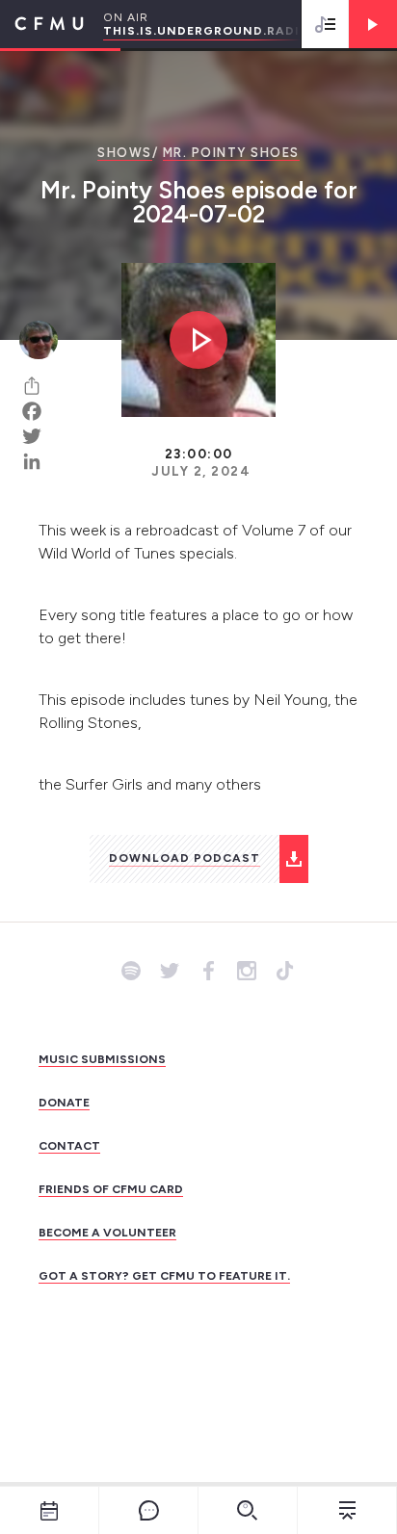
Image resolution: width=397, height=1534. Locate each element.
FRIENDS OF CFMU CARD (111, 1189)
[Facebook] (38, 411)
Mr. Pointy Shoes (231, 152)
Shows (124, 152)
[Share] (38, 386)
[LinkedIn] (38, 461)
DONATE (64, 1102)
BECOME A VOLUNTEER (107, 1232)
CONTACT (69, 1146)
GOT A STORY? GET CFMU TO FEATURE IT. (164, 1276)
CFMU (42, 24)
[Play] (373, 24)
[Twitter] (38, 436)
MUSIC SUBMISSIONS (102, 1059)
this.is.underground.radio (206, 31)
